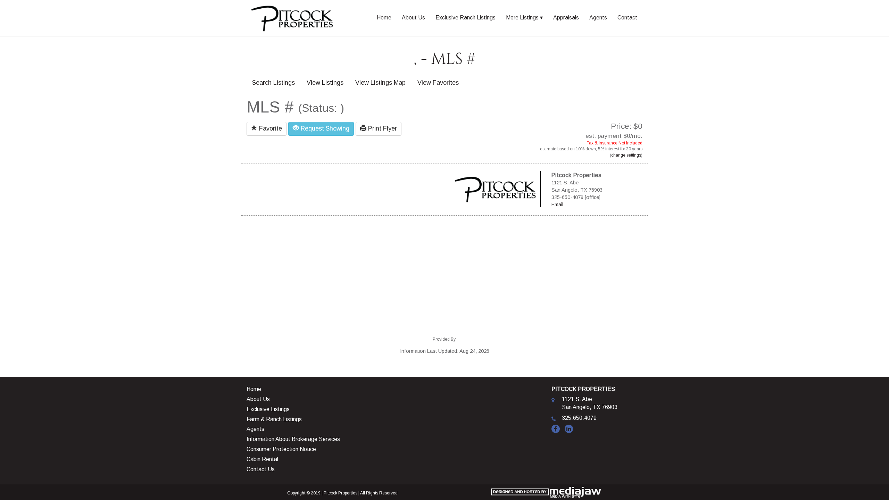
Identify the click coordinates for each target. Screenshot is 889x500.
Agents (598, 17)
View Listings (325, 82)
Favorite (269, 128)
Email (557, 204)
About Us (413, 17)
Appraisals (566, 17)
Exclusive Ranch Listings (465, 17)
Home (384, 17)
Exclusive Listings (268, 409)
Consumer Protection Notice (281, 449)
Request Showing (324, 128)
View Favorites (438, 82)
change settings (626, 155)
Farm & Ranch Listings (274, 419)
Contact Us (261, 469)
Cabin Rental (262, 459)
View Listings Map (380, 82)
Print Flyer (381, 128)
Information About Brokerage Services (293, 439)
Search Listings (273, 82)
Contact (627, 17)
